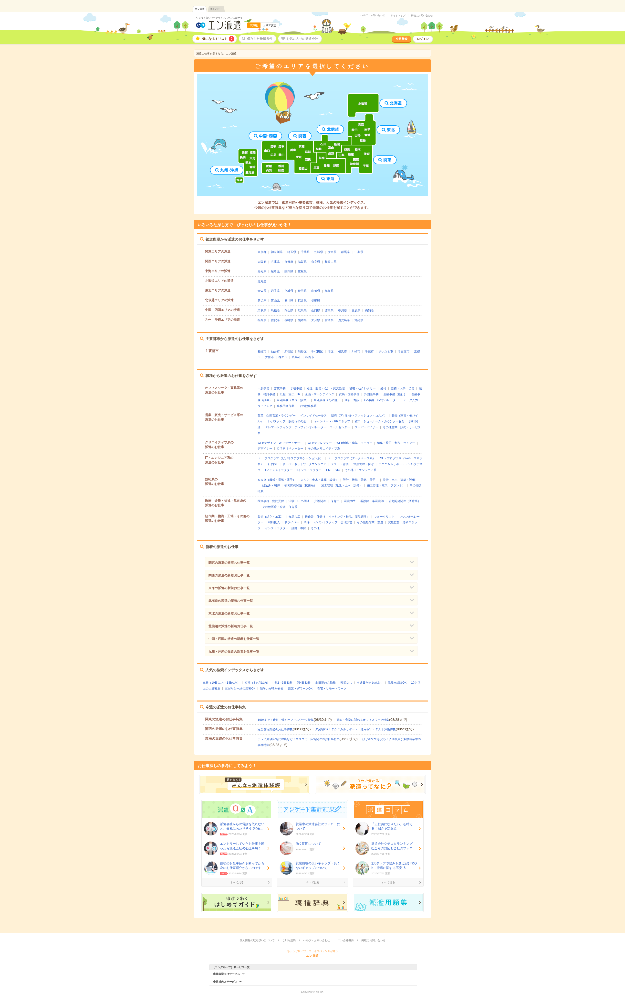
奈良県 (315, 261)
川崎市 (356, 351)
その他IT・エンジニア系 (360, 470)
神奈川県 (277, 252)
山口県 (315, 310)
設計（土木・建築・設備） (400, 480)
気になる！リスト (217, 39)
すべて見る (237, 882)
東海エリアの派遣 (217, 271)
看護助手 (350, 501)
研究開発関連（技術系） (300, 485)
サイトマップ (398, 15)
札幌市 (262, 351)
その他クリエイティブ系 (324, 448)
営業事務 (280, 388)
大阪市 (269, 357)
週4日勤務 (304, 682)
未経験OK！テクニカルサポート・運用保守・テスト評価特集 (355, 729)
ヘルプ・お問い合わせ (373, 15)
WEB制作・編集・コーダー (354, 443)
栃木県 (332, 252)
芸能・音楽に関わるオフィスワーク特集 (362, 720)
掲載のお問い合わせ (422, 15)
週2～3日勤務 (283, 682)
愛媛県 (356, 310)
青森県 (262, 291)
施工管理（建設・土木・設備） (341, 485)
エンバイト (216, 9)
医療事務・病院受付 (271, 501)
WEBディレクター (320, 443)
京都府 (288, 261)
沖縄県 (358, 320)
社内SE (273, 464)
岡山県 (288, 310)
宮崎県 (329, 320)
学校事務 (296, 388)
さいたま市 (385, 351)
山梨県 (358, 252)
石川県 (288, 300)
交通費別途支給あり (370, 682)
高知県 (369, 310)
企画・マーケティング (319, 394)
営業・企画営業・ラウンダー (277, 415)
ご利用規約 (289, 940)
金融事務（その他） (327, 400)
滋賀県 (302, 261)
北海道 (262, 281)
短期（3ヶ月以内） (257, 682)
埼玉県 (291, 252)
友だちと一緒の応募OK (240, 688)
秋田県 (302, 291)
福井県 (302, 300)
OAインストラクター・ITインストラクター (293, 470)
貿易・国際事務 (349, 394)
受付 (383, 388)
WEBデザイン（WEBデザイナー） (280, 443)
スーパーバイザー (366, 427)
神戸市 (283, 357)
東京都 (262, 252)
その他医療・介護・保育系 (279, 507)
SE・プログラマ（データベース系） (351, 458)
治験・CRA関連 (299, 501)
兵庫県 (275, 261)
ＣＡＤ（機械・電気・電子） (277, 480)
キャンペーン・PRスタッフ (332, 421)
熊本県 (302, 320)
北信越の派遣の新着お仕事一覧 (230, 626)
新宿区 (288, 351)
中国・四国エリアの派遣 (222, 310)
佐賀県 (275, 320)
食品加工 (294, 516)
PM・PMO (333, 470)
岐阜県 (275, 271)
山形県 (315, 291)
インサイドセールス (313, 415)
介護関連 (320, 501)
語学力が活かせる (271, 688)
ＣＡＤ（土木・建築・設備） (319, 480)
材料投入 (274, 522)
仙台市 (275, 351)
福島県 (329, 291)
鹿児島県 (344, 320)
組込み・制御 (271, 485)
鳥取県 (262, 310)
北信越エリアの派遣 (219, 300)
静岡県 (288, 271)
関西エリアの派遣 (217, 261)
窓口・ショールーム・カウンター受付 (380, 421)
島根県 (275, 310)
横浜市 (342, 351)
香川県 (342, 310)
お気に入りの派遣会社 (302, 39)
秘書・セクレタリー (362, 388)
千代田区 (317, 351)
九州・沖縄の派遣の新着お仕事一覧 (233, 651)
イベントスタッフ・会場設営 (333, 522)
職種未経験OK (397, 682)
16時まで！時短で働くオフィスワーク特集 (286, 720)
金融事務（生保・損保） (293, 400)
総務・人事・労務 (402, 388)
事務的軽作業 (285, 406)
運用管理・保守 (363, 464)
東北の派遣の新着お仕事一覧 (229, 613)
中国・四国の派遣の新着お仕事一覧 (233, 639)
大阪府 (262, 261)
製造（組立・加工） (271, 516)
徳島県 (329, 310)
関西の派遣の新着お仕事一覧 (229, 575)
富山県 (275, 300)
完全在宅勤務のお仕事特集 (275, 729)
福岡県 (262, 320)
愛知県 (262, 271)
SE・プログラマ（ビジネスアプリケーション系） (290, 458)
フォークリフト (384, 516)
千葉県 (305, 252)
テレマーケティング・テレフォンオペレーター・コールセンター (307, 427)
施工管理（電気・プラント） (386, 485)
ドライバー (291, 522)
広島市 (296, 357)
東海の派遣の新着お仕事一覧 (229, 588)
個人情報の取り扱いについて (257, 940)
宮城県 (288, 291)
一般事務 (263, 388)
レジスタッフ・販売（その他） (288, 421)
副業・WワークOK (300, 688)
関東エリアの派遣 (217, 251)
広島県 (302, 310)
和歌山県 (330, 261)
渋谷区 (302, 351)
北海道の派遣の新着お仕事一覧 (230, 601)
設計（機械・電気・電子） (360, 480)
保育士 (335, 501)
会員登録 (401, 39)
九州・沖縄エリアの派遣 (222, 319)
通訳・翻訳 (352, 400)
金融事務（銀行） (395, 394)
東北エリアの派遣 (217, 290)
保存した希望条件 (259, 39)
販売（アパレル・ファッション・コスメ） (359, 415)
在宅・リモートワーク (331, 688)
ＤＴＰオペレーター (290, 448)
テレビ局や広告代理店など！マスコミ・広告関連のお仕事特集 (299, 739)
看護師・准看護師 (372, 501)
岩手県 (275, 291)
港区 (330, 351)
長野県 (315, 300)
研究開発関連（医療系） (404, 501)
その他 (315, 528)
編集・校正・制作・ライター (396, 443)
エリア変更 (269, 25)
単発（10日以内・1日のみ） (221, 682)
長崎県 (288, 320)
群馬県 (345, 252)
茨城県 (318, 252)
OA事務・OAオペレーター (381, 400)
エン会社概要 (346, 940)
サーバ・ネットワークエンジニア (304, 464)
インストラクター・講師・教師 (285, 528)
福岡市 (309, 357)
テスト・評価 (340, 464)
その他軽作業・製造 (370, 522)
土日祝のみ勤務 (325, 682)
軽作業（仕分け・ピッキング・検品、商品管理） (337, 516)
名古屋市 (403, 351)
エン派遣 (200, 9)
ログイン (423, 39)
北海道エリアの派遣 (219, 281)
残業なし (346, 682)
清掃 (307, 522)
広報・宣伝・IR (290, 394)
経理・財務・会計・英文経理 (326, 388)
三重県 (302, 271)
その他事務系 (308, 406)
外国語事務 (371, 394)
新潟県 (262, 300)
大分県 (315, 320)
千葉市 (369, 351)
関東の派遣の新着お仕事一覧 (229, 562)
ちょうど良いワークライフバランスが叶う (219, 17)
